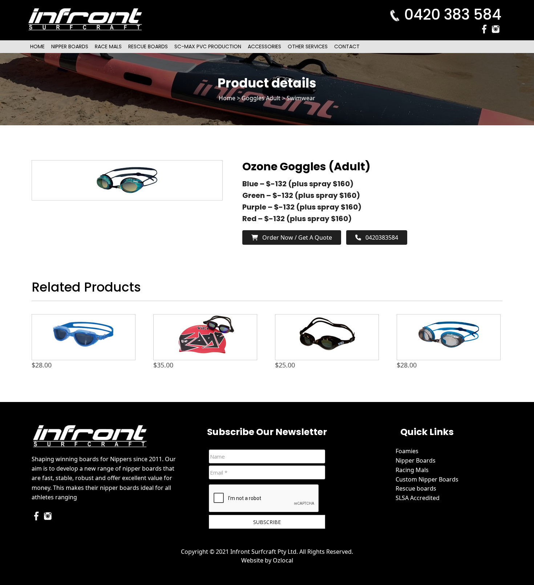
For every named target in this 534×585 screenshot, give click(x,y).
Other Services (308, 46)
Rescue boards (416, 488)
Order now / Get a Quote (295, 237)
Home (37, 46)
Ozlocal (283, 560)
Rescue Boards (148, 46)
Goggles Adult (261, 98)
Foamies (407, 451)
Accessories (264, 46)
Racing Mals (412, 470)
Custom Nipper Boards (427, 479)
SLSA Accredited (418, 498)
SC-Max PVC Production (207, 46)
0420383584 (379, 237)
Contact (347, 46)
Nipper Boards (69, 46)
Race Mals (108, 46)
